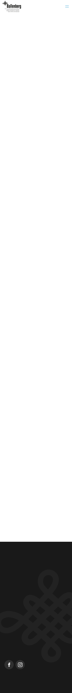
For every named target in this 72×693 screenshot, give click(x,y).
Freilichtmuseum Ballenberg (22, 640)
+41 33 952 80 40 (15, 581)
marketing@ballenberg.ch (21, 202)
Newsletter (11, 634)
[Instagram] (20, 664)
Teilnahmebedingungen (33, 691)
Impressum (9, 691)
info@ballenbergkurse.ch (20, 585)
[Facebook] (9, 664)
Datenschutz (57, 691)
